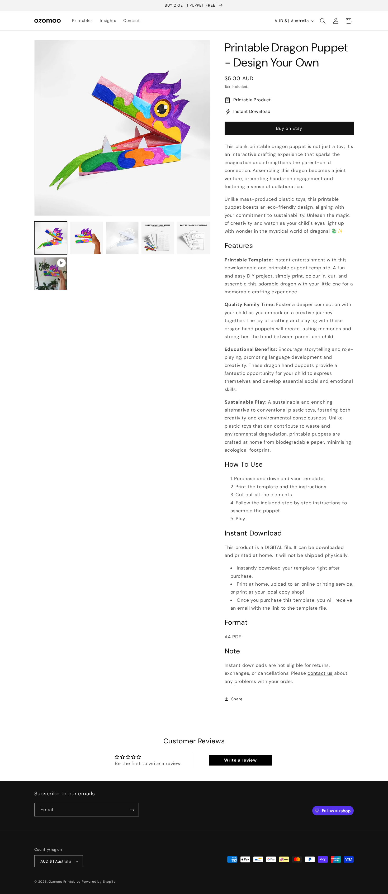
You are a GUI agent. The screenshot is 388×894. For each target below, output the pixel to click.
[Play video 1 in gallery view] (50, 273)
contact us (320, 673)
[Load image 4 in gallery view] (157, 238)
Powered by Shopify (99, 881)
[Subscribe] (132, 810)
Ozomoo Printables (65, 881)
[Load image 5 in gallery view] (193, 238)
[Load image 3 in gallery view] (122, 238)
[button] (322, 21)
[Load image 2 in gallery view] (86, 238)
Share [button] (237, 699)
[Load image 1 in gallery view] (50, 238)
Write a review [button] (240, 760)
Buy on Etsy (289, 128)
